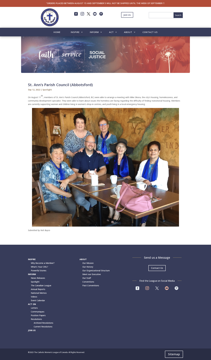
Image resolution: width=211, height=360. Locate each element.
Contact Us (150, 32)
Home (57, 32)
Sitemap (174, 354)
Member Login (127, 21)
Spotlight (47, 89)
